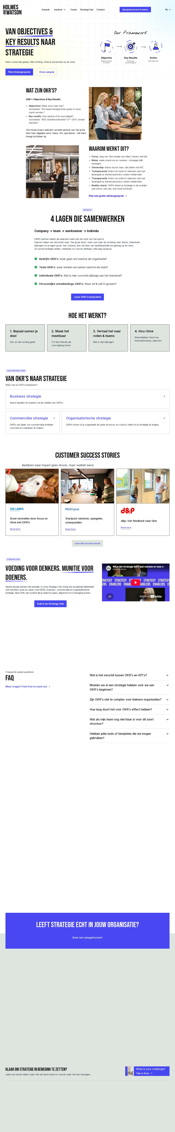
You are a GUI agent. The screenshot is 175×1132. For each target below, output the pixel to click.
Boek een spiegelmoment (87, 937)
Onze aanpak (46, 72)
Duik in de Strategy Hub (50, 603)
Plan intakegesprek (19, 72)
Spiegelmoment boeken (135, 9)
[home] (12, 9)
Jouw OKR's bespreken (87, 296)
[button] (59, 10)
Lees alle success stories (87, 543)
